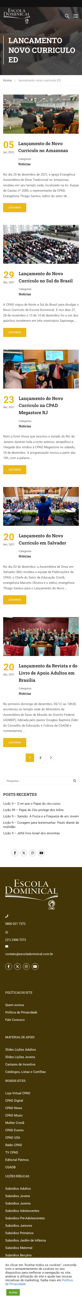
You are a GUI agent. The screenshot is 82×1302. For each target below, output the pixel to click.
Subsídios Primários (19, 1233)
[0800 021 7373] (6, 916)
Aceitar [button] (13, 1292)
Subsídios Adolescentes (22, 1211)
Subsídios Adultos (18, 1189)
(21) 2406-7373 (15, 940)
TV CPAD (11, 1152)
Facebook (15, 853)
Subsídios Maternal (18, 1248)
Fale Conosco (15, 1020)
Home (7, 80)
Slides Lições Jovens (20, 1057)
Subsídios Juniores (18, 1226)
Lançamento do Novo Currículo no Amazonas (43, 147)
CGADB (10, 1167)
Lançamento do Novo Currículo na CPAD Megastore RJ (41, 405)
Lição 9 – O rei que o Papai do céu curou (31, 804)
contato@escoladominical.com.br (29, 954)
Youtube (41, 853)
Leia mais (14, 207)
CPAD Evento (14, 1130)
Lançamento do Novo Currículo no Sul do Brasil (46, 277)
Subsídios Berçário (18, 1255)
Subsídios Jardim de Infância (25, 1240)
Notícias (24, 164)
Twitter (23, 853)
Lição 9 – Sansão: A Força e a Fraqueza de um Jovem (41, 816)
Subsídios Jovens (17, 1196)
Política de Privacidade (21, 1012)
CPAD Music (14, 1115)
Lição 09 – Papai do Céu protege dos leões (33, 810)
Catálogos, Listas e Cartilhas (25, 1072)
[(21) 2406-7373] (6, 932)
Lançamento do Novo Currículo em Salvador (42, 539)
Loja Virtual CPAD (17, 1093)
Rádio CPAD (13, 1145)
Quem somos (14, 1005)
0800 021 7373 (15, 924)
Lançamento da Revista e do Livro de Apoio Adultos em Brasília (48, 673)
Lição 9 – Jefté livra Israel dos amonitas (31, 833)
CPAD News (13, 1108)
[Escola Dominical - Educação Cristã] (16, 16)
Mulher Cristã (14, 1123)
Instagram (32, 853)
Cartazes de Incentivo (20, 1064)
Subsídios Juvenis (18, 1203)
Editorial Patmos (17, 1160)
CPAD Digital (14, 1101)
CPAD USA (12, 1138)
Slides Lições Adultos (20, 1050)
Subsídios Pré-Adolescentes (25, 1218)
